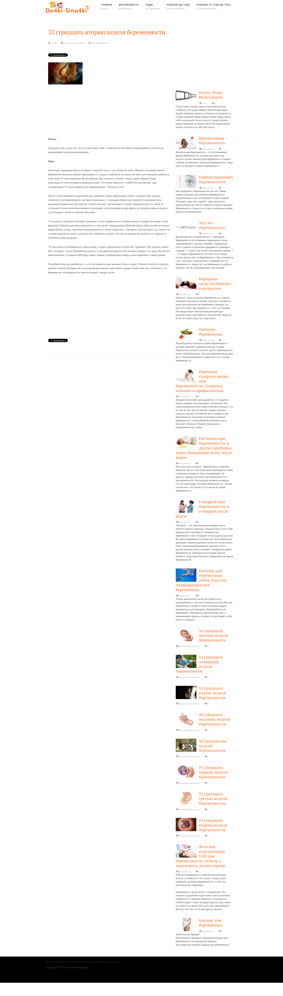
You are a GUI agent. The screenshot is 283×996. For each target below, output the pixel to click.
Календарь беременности (75, 43)
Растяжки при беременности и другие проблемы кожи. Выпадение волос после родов (204, 448)
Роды (204, 103)
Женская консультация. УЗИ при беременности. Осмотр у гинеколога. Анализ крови (201, 856)
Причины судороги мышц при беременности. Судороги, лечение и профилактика (202, 381)
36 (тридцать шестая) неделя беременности (213, 635)
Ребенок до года (86, 962)
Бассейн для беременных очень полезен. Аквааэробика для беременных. (201, 580)
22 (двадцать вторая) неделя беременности (213, 825)
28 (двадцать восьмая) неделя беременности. (214, 719)
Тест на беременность (212, 225)
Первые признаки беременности (216, 179)
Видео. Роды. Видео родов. (211, 95)
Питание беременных (210, 332)
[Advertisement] (109, 109)
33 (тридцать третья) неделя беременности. (213, 798)
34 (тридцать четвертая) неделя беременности (199, 664)
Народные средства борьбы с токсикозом (216, 283)
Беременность (208, 149)
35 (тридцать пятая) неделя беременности (212, 692)
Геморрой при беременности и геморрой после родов (202, 508)
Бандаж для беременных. (211, 923)
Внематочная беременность (212, 141)
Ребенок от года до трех (108, 962)
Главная (49, 962)
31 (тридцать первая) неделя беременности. (213, 772)
